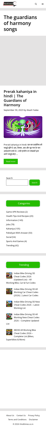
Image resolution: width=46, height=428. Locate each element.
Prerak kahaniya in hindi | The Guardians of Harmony (20, 98)
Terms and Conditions (17, 419)
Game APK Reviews (15, 211)
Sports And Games (15, 241)
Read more (10, 161)
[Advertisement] (23, 61)
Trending (10, 245)
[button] (36, 4)
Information (12, 220)
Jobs (8, 224)
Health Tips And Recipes (17, 216)
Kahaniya (10, 228)
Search (9, 178)
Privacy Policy (34, 415)
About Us (10, 415)
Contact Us (21, 415)
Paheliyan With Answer (17, 232)
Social (9, 237)
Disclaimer (33, 419)
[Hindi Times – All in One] (15, 4)
